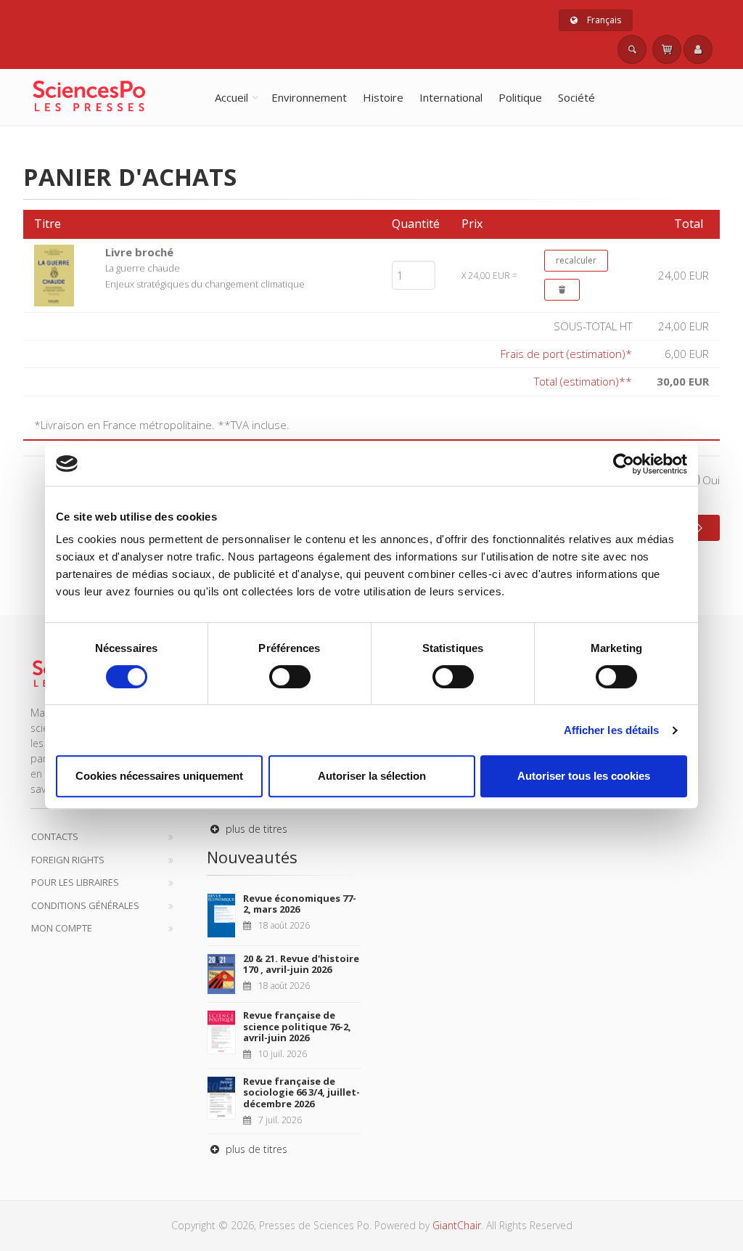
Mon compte (61, 927)
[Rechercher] (631, 49)
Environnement (309, 97)
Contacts (54, 836)
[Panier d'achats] (666, 49)
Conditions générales (85, 905)
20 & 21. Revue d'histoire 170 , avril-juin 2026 (301, 964)
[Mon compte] (698, 49)
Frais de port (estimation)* (566, 353)
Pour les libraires (75, 882)
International (451, 97)
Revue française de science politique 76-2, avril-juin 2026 (297, 1026)
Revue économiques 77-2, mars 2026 (299, 904)
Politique (520, 97)
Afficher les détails (612, 730)
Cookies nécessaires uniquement (159, 776)
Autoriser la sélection (372, 776)
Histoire (383, 97)
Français (603, 20)
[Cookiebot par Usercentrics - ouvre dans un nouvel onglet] (623, 464)
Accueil (231, 97)
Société (576, 97)
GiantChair (456, 1225)
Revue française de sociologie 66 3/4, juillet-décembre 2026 (301, 1092)
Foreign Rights (67, 859)
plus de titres (255, 829)
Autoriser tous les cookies (583, 776)
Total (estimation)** (583, 381)
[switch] (290, 676)
